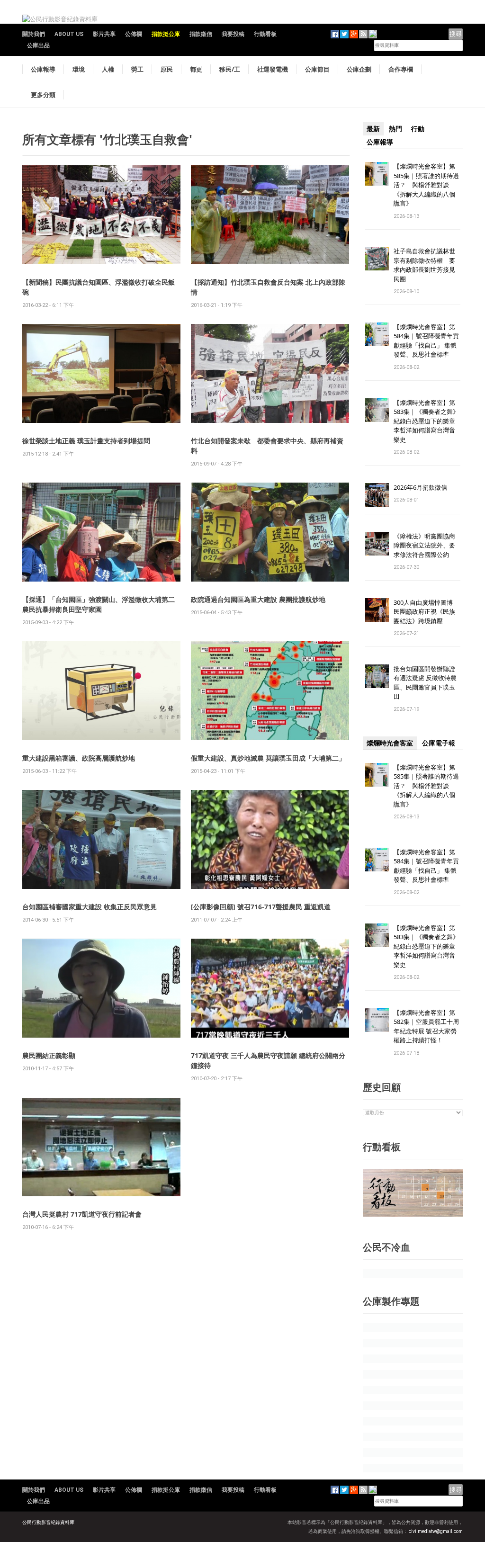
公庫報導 (43, 69)
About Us (68, 34)
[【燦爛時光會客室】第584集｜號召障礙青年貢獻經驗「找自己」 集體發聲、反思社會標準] (377, 333)
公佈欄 (133, 34)
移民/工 (229, 69)
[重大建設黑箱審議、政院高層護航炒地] (101, 690)
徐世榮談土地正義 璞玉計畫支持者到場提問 (86, 440)
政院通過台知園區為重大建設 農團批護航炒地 (258, 599)
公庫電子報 (438, 743)
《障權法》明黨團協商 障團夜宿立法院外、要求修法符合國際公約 (427, 545)
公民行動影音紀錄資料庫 (48, 1522)
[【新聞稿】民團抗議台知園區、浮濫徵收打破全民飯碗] (101, 214)
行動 (417, 129)
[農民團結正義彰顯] (101, 987)
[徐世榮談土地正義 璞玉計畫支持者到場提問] (101, 373)
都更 (196, 69)
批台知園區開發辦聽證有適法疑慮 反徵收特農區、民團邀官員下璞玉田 (425, 682)
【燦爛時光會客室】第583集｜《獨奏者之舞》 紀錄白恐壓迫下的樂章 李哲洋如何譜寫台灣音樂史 (426, 421)
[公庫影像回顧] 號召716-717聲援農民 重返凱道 (261, 906)
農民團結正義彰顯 (48, 1055)
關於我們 (33, 34)
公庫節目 (317, 69)
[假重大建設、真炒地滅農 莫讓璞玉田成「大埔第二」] (270, 690)
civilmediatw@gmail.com (436, 1531)
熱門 (395, 129)
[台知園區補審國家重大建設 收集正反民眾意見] (101, 839)
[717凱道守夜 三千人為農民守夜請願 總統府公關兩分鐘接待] (270, 987)
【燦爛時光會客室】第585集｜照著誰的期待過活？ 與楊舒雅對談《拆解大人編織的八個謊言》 (426, 184)
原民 (167, 69)
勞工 (137, 69)
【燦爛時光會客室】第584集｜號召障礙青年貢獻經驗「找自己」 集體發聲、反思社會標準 (426, 341)
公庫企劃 (359, 69)
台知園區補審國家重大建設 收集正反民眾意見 (89, 906)
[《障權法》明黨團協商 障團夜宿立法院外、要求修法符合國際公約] (377, 543)
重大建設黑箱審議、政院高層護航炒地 (78, 757)
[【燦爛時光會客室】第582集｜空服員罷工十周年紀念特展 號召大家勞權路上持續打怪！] (377, 1019)
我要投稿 (233, 34)
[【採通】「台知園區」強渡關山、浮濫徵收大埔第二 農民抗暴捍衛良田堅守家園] (101, 531)
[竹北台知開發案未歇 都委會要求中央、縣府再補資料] (270, 373)
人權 (108, 69)
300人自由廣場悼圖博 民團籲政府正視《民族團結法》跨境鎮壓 (426, 611)
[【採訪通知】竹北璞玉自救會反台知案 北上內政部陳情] (270, 214)
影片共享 (104, 34)
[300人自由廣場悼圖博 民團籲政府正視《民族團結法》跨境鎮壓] (377, 609)
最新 (373, 129)
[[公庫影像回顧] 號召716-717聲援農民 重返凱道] (270, 839)
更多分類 (43, 94)
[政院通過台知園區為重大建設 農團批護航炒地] (270, 531)
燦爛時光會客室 (390, 743)
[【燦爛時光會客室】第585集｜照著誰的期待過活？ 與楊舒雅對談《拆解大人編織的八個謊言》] (377, 173)
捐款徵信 (200, 34)
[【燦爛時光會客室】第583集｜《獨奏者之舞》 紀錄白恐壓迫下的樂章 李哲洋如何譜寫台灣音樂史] (377, 409)
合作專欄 (400, 69)
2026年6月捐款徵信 (420, 487)
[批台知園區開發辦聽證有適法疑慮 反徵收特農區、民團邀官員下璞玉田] (377, 675)
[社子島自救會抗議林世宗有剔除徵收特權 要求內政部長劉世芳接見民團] (377, 258)
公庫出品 (38, 45)
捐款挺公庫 (166, 34)
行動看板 (265, 34)
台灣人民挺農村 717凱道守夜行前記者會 (82, 1214)
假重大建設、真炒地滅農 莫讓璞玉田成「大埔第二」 (268, 757)
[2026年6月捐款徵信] (377, 494)
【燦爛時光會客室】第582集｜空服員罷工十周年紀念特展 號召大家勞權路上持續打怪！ (426, 1026)
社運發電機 (272, 69)
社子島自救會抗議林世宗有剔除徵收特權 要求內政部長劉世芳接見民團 (424, 265)
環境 (78, 69)
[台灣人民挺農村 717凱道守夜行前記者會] (101, 1146)
